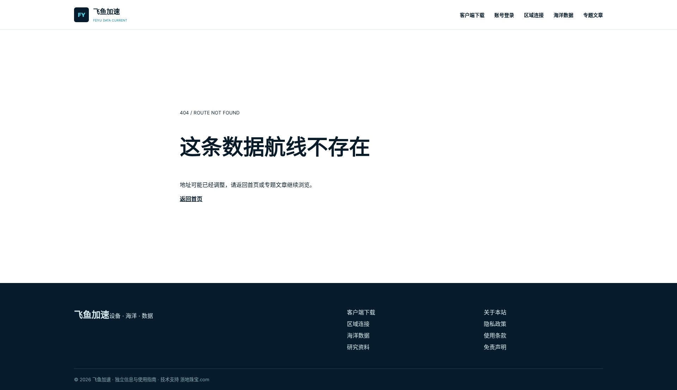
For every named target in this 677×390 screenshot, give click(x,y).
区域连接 (534, 15)
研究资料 (358, 347)
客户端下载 (472, 15)
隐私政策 (495, 323)
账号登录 (504, 15)
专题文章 (593, 15)
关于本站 (495, 312)
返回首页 (191, 198)
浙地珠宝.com (194, 379)
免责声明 (495, 347)
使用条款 (495, 335)
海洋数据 (563, 15)
